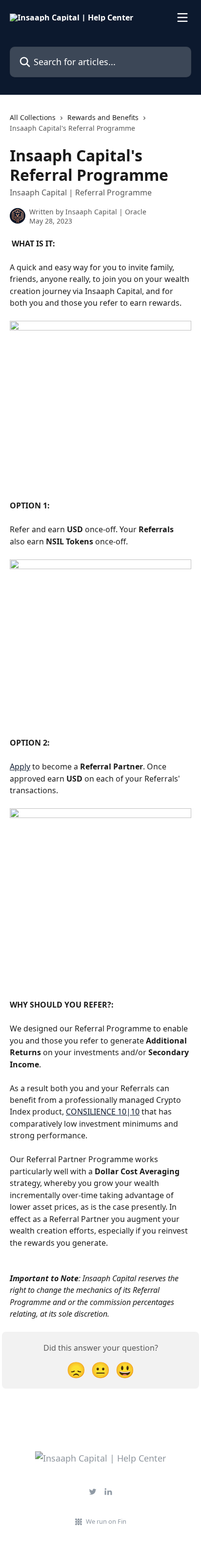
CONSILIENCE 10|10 (103, 1111)
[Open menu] (182, 17)
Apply (20, 766)
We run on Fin (106, 1521)
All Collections (33, 117)
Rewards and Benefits (103, 117)
